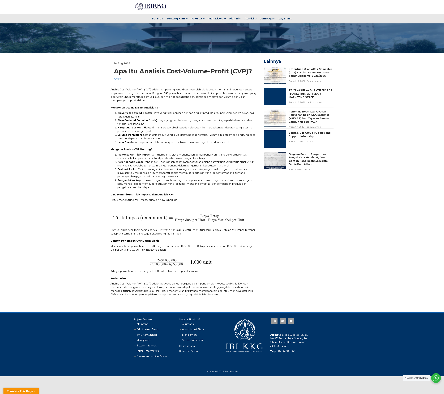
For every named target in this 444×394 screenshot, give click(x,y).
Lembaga (266, 18)
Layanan (284, 18)
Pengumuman (314, 81)
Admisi (249, 18)
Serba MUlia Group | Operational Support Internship (310, 134)
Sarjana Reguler (143, 319)
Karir (309, 102)
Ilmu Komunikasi (146, 334)
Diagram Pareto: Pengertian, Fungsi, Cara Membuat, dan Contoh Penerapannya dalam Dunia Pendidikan (308, 159)
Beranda (157, 18)
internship (309, 141)
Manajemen (143, 340)
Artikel (118, 79)
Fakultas (197, 18)
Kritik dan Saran (188, 351)
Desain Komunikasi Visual (151, 356)
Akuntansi (142, 324)
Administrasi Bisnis (147, 329)
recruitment (319, 102)
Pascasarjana (187, 346)
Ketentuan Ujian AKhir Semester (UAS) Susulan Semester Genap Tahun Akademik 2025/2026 (310, 72)
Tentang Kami (176, 18)
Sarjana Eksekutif (189, 319)
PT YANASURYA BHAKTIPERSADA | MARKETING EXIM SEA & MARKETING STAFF (310, 94)
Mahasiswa (215, 18)
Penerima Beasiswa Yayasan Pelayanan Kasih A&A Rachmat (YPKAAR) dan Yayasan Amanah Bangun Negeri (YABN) (309, 116)
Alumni (234, 18)
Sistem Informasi (146, 345)
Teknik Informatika (147, 351)
